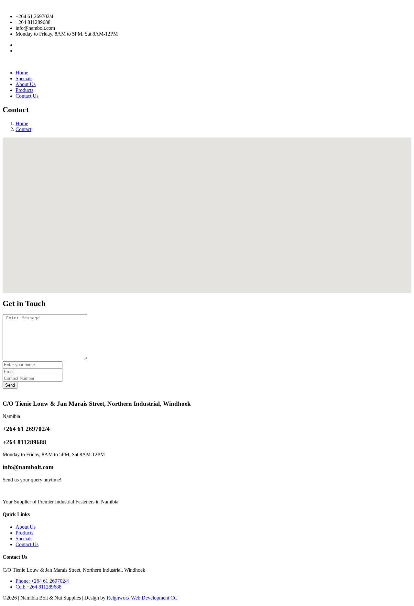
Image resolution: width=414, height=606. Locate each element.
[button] (207, 211)
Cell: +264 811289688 (38, 586)
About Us (26, 84)
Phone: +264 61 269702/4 (42, 581)
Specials (24, 78)
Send (10, 385)
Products (24, 90)
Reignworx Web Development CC (142, 597)
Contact (23, 129)
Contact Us (27, 96)
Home (22, 72)
